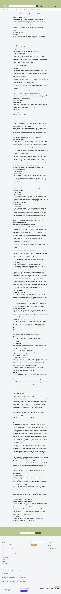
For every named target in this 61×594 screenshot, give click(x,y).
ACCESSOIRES (26, 9)
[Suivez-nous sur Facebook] (20, 588)
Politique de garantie (51, 542)
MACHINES (9, 9)
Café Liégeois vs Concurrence (52, 549)
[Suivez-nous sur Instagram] (22, 588)
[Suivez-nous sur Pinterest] (24, 588)
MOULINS (15, 9)
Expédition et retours (51, 540)
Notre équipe (50, 545)
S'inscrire (38, 533)
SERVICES (38, 9)
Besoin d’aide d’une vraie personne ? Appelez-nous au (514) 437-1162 (30, 2)
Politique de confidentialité (52, 548)
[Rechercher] (37, 6)
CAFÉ (20, 9)
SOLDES (3, 9)
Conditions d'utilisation (51, 546)
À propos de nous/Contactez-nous (53, 543)
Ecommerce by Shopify (7, 590)
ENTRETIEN (33, 9)
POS (2, 590)
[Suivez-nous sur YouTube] (26, 588)
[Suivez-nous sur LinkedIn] (29, 588)
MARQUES (44, 9)
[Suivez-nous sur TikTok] (28, 588)
